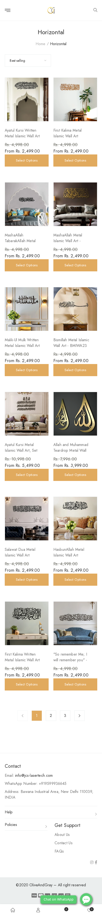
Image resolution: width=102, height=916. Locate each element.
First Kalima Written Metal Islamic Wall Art (22, 657)
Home (40, 44)
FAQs (59, 851)
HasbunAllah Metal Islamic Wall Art (68, 552)
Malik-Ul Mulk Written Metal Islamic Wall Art (22, 342)
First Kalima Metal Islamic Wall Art (67, 133)
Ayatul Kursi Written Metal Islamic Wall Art (22, 133)
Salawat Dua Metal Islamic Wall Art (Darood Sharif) (20, 555)
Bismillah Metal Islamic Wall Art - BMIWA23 (71, 342)
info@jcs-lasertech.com (34, 775)
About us (62, 834)
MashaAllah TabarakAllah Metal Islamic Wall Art (20, 240)
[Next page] (79, 715)
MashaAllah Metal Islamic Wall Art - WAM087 (67, 240)
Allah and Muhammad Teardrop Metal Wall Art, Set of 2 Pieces (70, 450)
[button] (95, 10)
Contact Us (64, 843)
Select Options (27, 160)
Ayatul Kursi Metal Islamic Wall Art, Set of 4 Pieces (21, 450)
